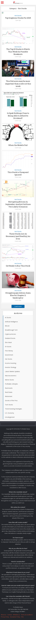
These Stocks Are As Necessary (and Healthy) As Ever (18, 236)
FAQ (22, 617)
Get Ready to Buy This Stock (18, 266)
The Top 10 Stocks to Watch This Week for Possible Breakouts (18, 51)
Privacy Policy (5, 617)
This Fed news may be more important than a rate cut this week (18, 83)
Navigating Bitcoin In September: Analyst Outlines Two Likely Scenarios (18, 204)
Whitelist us (16, 615)
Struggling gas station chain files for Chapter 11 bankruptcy (18, 295)
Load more (18, 306)
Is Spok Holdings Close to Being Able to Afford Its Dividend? (18, 115)
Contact (9, 615)
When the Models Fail (18, 145)
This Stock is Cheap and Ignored (18, 173)
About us (3, 615)
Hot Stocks (18, 16)
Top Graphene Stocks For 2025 (18, 18)
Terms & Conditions (27, 615)
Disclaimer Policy (15, 617)
